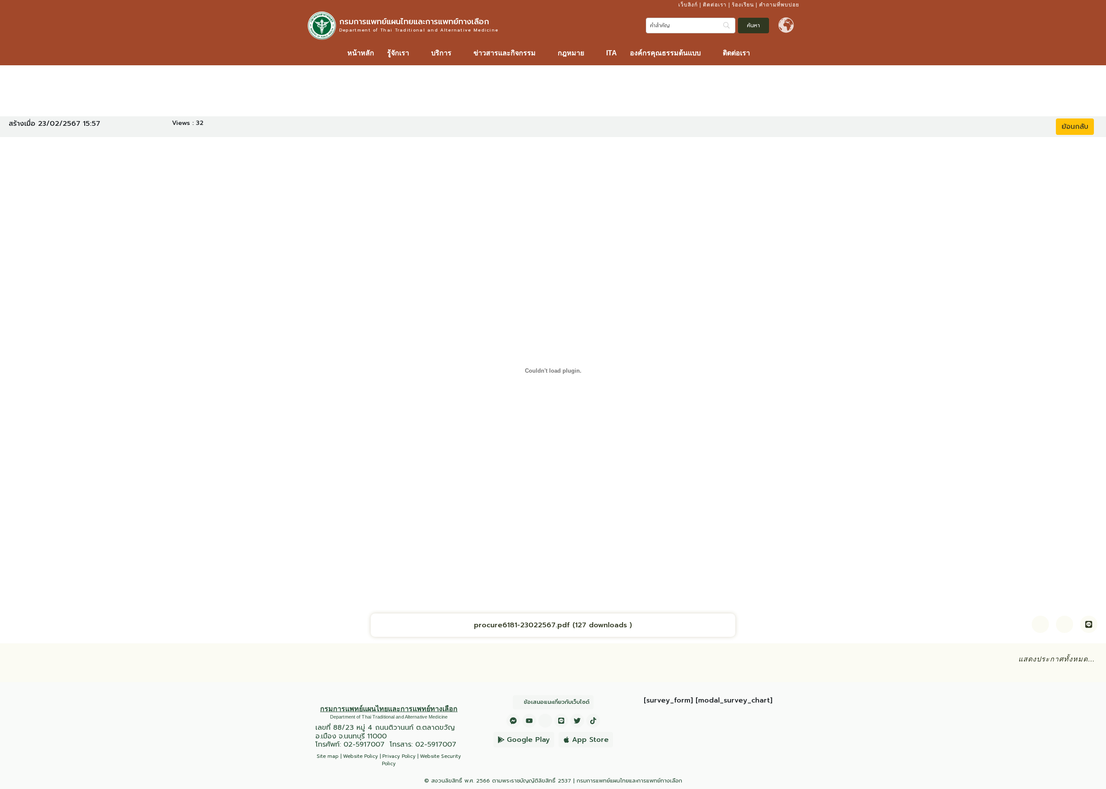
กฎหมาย (571, 53)
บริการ (441, 53)
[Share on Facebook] (1040, 624)
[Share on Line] (1088, 624)
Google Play (528, 740)
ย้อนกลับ (1075, 126)
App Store (590, 740)
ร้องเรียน (743, 5)
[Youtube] (529, 721)
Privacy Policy (399, 756)
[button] (403, 53)
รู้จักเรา (398, 53)
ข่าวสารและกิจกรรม (505, 53)
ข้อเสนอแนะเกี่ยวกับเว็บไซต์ (556, 702)
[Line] (561, 721)
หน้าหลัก (360, 53)
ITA (611, 53)
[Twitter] (577, 721)
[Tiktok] (593, 721)
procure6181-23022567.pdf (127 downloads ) (553, 625)
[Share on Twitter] (1064, 624)
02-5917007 (364, 744)
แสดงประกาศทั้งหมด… (1056, 659)
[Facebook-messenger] (513, 721)
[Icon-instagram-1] (545, 721)
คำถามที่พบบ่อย (779, 5)
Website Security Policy (421, 760)
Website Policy (360, 756)
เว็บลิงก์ (688, 5)
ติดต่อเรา (715, 5)
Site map (328, 756)
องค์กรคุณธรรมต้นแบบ (665, 53)
